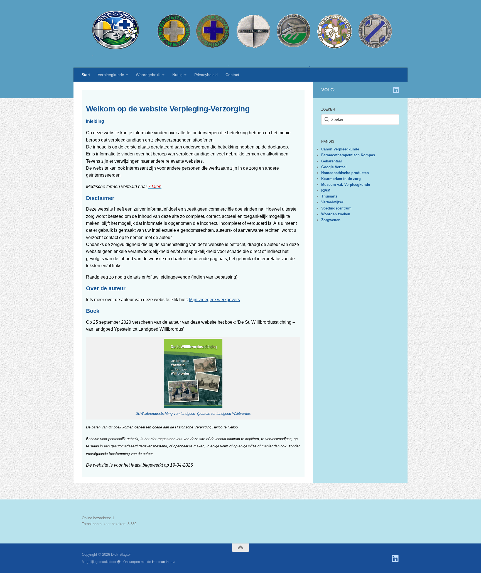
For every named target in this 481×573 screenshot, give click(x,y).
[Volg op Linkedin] (395, 89)
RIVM (325, 190)
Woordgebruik (148, 74)
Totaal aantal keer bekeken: (104, 524)
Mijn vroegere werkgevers (214, 299)
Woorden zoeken (335, 214)
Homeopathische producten (345, 173)
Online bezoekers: (97, 518)
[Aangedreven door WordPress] (119, 562)
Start (86, 74)
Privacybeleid (206, 74)
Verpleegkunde (111, 74)
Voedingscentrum (336, 208)
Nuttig (177, 74)
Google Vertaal (334, 167)
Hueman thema (163, 562)
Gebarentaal (331, 161)
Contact (232, 74)
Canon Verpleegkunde (340, 149)
